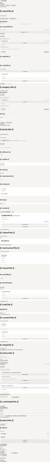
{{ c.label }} (2, 36)
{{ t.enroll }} (2, 122)
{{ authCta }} (15, 415)
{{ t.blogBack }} (3, 349)
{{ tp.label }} (2, 366)
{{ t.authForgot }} (9, 415)
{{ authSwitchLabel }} (22, 415)
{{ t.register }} (13, 5)
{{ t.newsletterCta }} (15, 397)
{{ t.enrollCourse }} (25, 224)
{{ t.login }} (7, 5)
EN (3, 5)
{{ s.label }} (2, 33)
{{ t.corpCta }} (25, 71)
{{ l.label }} (2, 3)
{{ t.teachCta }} (25, 298)
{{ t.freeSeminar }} (12, 18)
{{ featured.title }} (25, 374)
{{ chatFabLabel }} (3, 444)
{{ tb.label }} (2, 364)
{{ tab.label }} (2, 406)
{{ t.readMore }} (25, 380)
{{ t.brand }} (2, 83)
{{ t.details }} (46, 109)
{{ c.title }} (25, 42)
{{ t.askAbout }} (25, 226)
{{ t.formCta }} (25, 338)
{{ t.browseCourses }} (4, 18)
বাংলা (1, 5)
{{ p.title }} (25, 387)
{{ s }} (1, 410)
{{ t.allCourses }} (9, 122)
